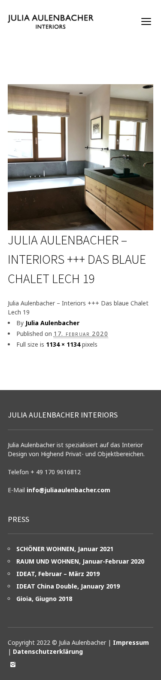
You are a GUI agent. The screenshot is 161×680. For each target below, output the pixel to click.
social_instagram (13, 664)
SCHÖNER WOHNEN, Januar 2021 (64, 549)
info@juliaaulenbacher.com (68, 490)
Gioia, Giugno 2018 (44, 599)
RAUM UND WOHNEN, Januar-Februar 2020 (80, 561)
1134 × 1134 (63, 344)
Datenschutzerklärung (48, 651)
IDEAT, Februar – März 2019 (58, 574)
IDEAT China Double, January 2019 (68, 586)
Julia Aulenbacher (52, 323)
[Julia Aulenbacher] (51, 21)
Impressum (131, 642)
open (146, 21)
